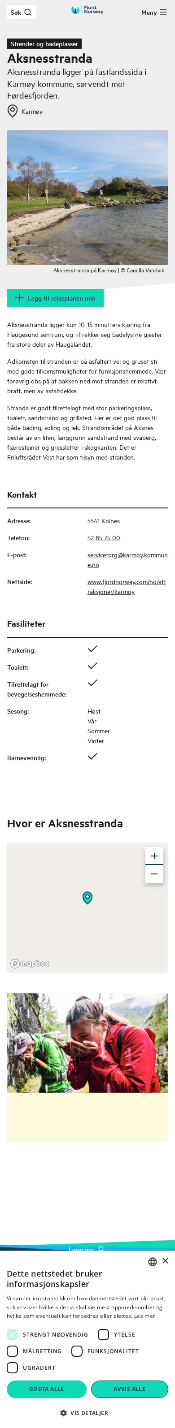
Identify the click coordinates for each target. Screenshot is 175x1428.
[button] (87, 1412)
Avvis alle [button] (129, 1389)
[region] (87, 907)
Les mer (144, 1316)
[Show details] (87, 898)
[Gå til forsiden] (87, 9)
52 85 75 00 (104, 537)
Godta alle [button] (46, 1389)
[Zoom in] (154, 856)
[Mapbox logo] (29, 964)
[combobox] (152, 1261)
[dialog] (87, 1339)
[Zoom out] (154, 874)
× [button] (165, 1261)
